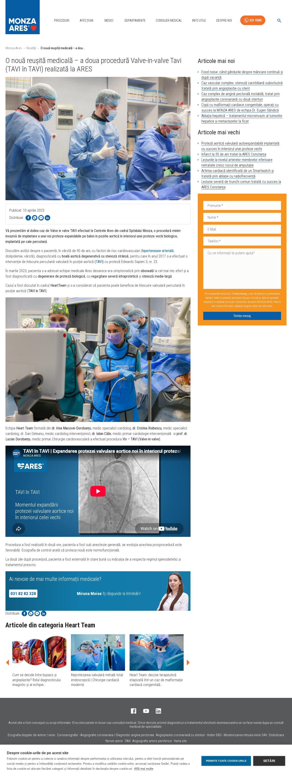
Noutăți (31, 48)
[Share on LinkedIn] (47, 218)
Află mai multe (143, 768)
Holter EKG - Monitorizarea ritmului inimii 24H (237, 735)
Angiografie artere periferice (152, 741)
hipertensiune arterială (158, 251)
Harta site (180, 741)
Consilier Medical (169, 20)
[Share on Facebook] (28, 218)
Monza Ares (13, 48)
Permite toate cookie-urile (226, 760)
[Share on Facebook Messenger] (41, 218)
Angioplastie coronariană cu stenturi (180, 735)
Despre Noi (224, 20)
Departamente (135, 20)
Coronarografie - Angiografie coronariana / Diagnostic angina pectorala (105, 735)
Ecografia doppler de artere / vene (31, 735)
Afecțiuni (86, 20)
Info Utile (199, 20)
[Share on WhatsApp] (34, 218)
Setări (269, 761)
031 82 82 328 (23, 593)
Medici (108, 20)
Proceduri (61, 20)
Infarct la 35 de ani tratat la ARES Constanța (233, 154)
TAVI (99, 262)
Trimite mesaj (242, 316)
